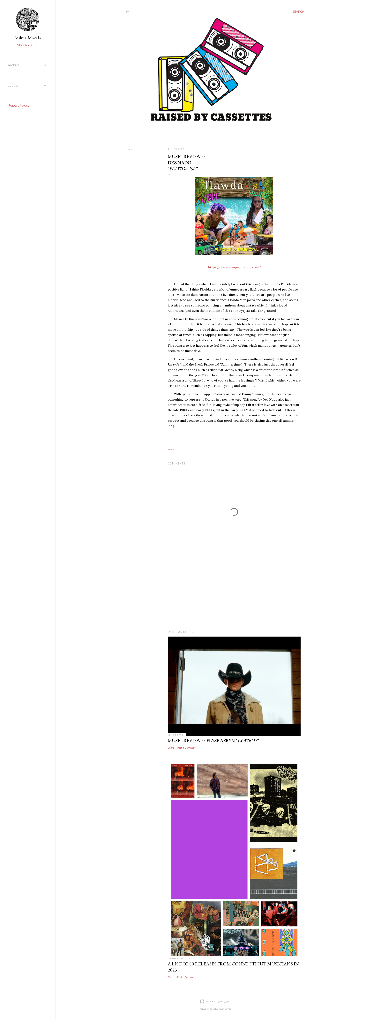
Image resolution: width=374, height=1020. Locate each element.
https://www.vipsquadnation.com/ (234, 267)
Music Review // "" (213, 740)
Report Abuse (19, 105)
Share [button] (129, 149)
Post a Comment (187, 747)
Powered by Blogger (217, 1001)
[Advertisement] (234, 593)
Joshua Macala (27, 38)
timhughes (225, 1008)
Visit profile (27, 45)
